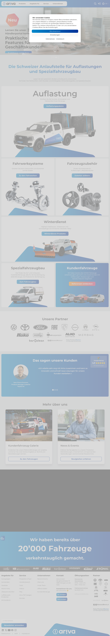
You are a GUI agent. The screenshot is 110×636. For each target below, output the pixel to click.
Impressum (60, 39)
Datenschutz (50, 39)
